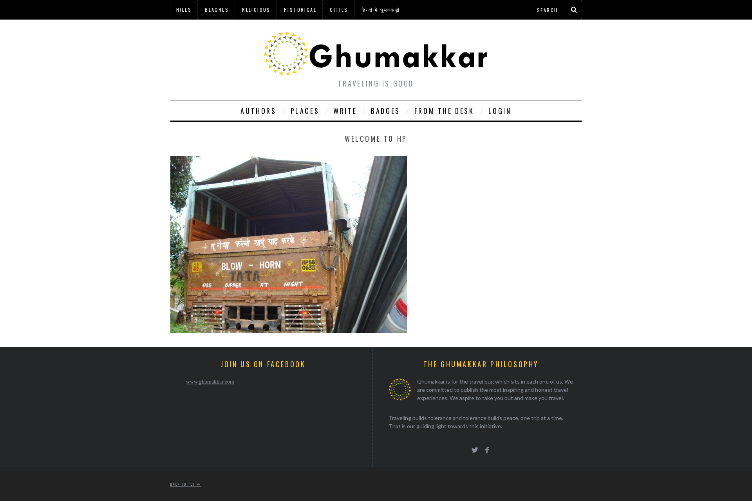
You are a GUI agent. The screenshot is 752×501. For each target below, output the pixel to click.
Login (500, 111)
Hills (184, 9)
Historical (300, 9)
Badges (385, 111)
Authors (258, 111)
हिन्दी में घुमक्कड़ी (381, 9)
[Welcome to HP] (288, 330)
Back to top (183, 484)
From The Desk (444, 111)
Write (345, 111)
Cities (339, 9)
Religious (256, 9)
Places (305, 111)
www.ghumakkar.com (210, 381)
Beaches (217, 9)
